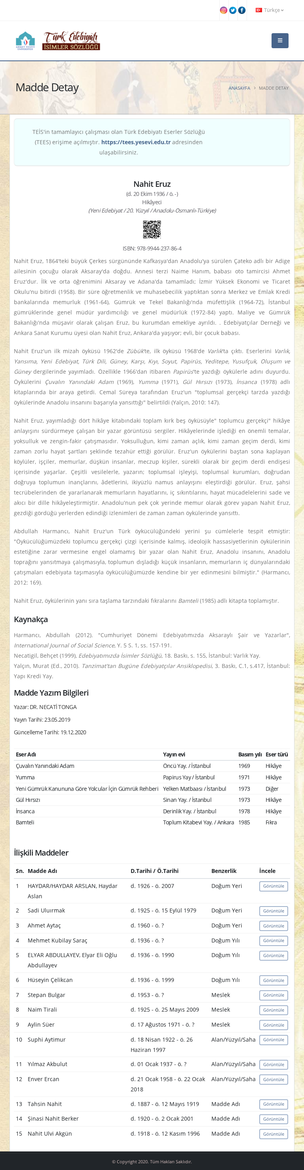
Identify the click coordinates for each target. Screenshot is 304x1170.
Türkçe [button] (272, 10)
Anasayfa (239, 88)
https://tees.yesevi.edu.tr (136, 142)
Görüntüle (273, 886)
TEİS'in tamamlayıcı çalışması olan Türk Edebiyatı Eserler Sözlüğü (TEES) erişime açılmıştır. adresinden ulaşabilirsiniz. (118, 142)
